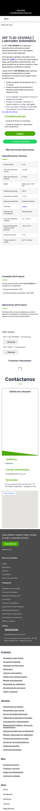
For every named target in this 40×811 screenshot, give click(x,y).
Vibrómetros (6, 599)
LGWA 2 (13, 59)
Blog (3, 759)
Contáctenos (6, 574)
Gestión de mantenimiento (13, 772)
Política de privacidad (9, 578)
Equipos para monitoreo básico (13, 607)
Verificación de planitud (12, 750)
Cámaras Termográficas (10, 603)
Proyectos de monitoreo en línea (15, 739)
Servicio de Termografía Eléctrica (16, 742)
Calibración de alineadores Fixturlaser (17, 718)
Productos (6, 652)
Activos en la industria (11, 776)
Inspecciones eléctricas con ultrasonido (18, 731)
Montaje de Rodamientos (10, 610)
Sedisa (4, 564)
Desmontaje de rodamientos (12, 614)
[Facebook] (4, 553)
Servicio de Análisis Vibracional (15, 714)
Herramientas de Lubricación (12, 617)
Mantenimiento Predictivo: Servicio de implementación (18, 726)
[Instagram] (9, 553)
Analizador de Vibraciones (11, 596)
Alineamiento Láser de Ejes (13, 710)
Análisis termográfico (11, 746)
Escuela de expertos (11, 765)
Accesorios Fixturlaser (10, 592)
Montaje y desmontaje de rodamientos (18, 735)
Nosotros (5, 571)
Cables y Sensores (8, 621)
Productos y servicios (11, 768)
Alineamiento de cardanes (13, 707)
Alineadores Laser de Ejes (11, 589)
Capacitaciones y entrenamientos (16, 722)
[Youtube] (19, 553)
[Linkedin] (14, 553)
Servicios (5, 700)
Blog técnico (6, 567)
